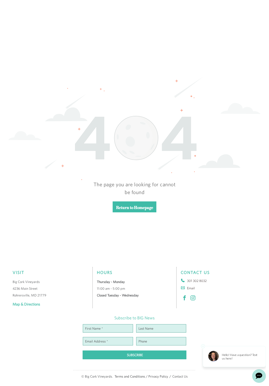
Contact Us (180, 376)
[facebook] (184, 298)
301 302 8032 (197, 281)
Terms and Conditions (130, 376)
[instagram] (193, 298)
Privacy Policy (158, 376)
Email (191, 288)
